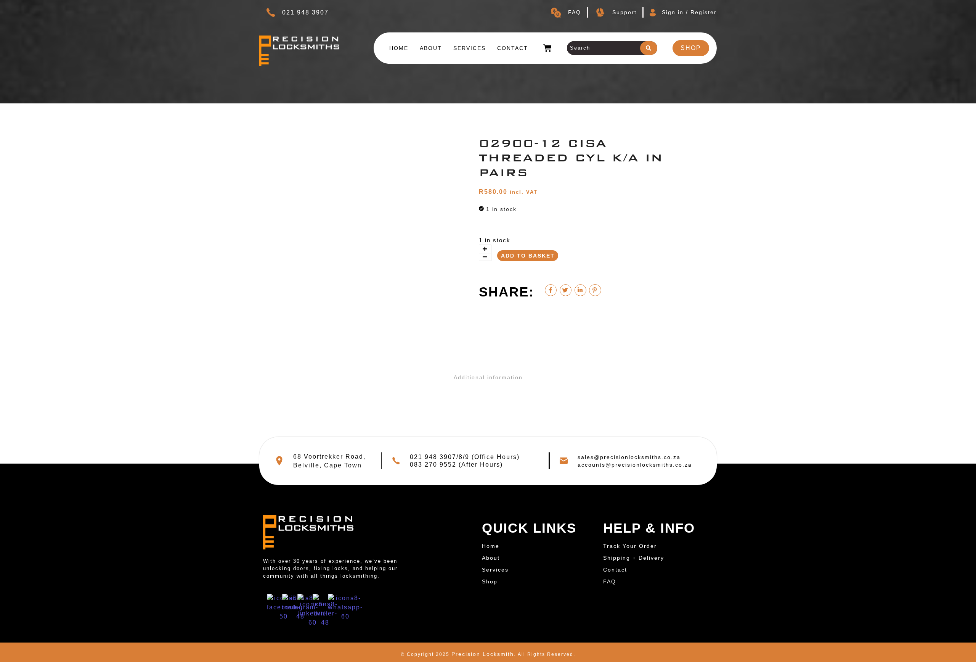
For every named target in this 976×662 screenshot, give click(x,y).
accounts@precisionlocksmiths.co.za (635, 465)
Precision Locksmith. (483, 654)
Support (624, 12)
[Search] (648, 48)
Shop (490, 582)
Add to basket (528, 256)
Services (469, 48)
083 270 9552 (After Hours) (456, 464)
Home (398, 48)
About (431, 48)
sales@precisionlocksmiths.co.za (629, 457)
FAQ (574, 12)
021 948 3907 (305, 12)
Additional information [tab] (488, 377)
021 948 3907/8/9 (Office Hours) (465, 457)
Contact (512, 48)
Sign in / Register (689, 12)
